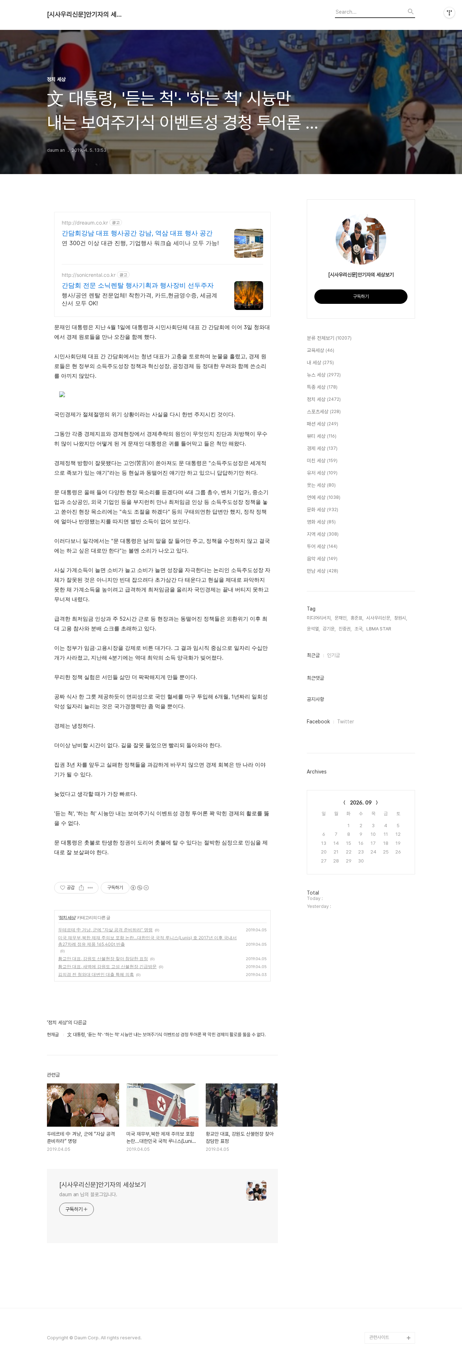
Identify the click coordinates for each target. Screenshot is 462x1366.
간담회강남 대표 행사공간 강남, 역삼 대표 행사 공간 (137, 233)
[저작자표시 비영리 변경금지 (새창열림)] (139, 888)
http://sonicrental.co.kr (89, 275)
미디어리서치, (319, 618)
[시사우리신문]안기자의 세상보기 (86, 14)
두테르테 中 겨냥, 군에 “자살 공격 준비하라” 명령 (105, 929)
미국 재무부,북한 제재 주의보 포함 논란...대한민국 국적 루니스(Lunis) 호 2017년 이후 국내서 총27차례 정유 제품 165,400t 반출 (147, 941)
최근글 (313, 655)
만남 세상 (322, 571)
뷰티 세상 (321, 436)
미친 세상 (322, 461)
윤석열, (313, 628)
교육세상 (320, 350)
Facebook (318, 721)
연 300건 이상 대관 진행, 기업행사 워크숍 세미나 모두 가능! (140, 243)
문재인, (341, 618)
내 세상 (320, 362)
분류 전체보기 (329, 338)
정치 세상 (67, 917)
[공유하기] (81, 887)
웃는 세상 (321, 485)
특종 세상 (322, 387)
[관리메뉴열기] (449, 12)
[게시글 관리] (90, 887)
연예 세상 (323, 497)
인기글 (333, 655)
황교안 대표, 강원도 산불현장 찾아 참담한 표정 (103, 958)
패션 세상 (322, 424)
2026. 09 (361, 802)
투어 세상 (322, 546)
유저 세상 (322, 473)
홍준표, (356, 618)
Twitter (345, 721)
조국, (358, 628)
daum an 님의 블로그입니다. (88, 1194)
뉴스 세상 (324, 375)
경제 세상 (322, 448)
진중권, (345, 628)
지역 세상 (323, 534)
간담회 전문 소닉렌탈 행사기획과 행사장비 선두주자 (138, 285)
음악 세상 (322, 559)
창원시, (400, 618)
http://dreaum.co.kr (85, 222)
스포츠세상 (324, 411)
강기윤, (329, 628)
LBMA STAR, (379, 628)
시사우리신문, (378, 618)
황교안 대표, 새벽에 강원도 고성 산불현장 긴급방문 (107, 966)
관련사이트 (379, 1337)
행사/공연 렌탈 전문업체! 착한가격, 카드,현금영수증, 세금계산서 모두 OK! (139, 299)
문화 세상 (322, 510)
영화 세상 (321, 522)
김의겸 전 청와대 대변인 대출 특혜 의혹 (96, 974)
